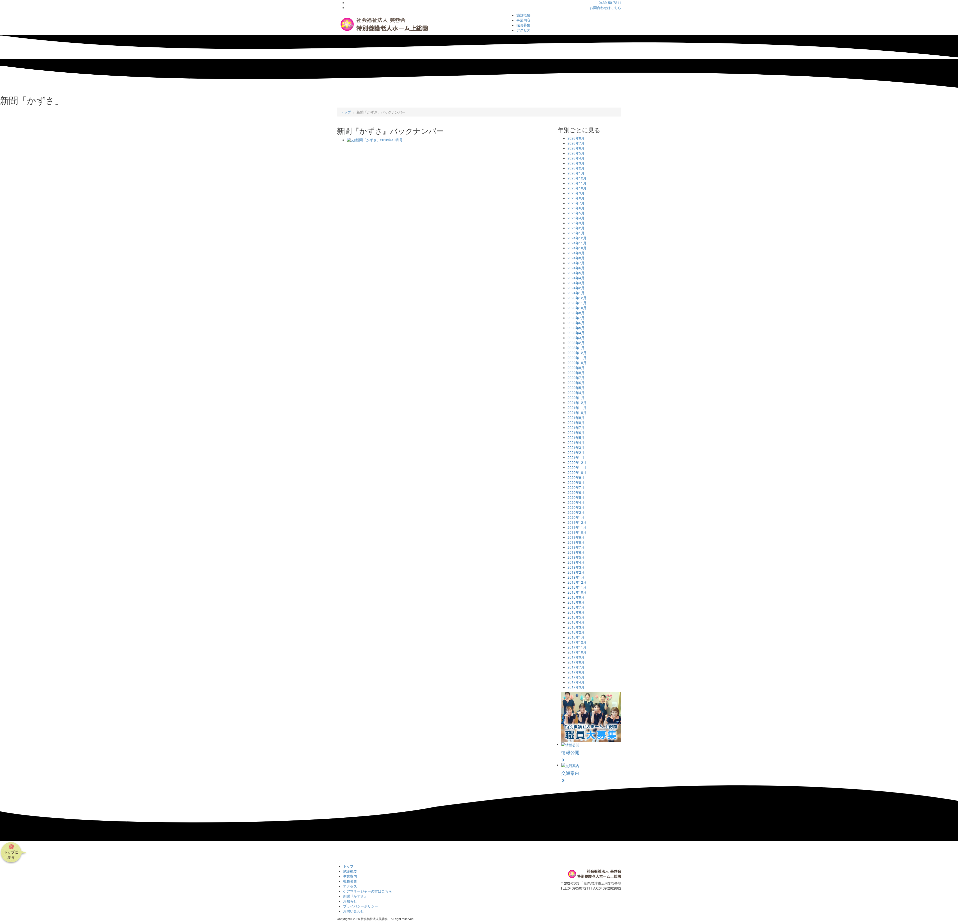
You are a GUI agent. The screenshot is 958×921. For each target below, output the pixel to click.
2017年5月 (576, 676)
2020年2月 (576, 512)
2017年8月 (576, 661)
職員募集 (523, 24)
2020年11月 (577, 467)
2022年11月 (577, 357)
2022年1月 (576, 397)
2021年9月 (576, 417)
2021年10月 (577, 412)
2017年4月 (576, 681)
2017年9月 (576, 657)
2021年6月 (576, 432)
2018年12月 (577, 582)
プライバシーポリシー (360, 906)
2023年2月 (576, 342)
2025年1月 (576, 232)
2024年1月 (576, 292)
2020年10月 (577, 472)
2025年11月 (577, 182)
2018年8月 (576, 602)
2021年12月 (577, 402)
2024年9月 (576, 252)
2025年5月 (576, 212)
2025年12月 (577, 177)
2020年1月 (576, 517)
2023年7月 (576, 317)
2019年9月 (576, 537)
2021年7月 (576, 427)
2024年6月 (576, 267)
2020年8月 (576, 482)
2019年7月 (576, 547)
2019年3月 (576, 567)
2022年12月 (577, 352)
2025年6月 (576, 207)
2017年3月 (576, 686)
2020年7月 (576, 487)
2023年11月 (577, 302)
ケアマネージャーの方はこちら (367, 891)
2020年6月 (576, 492)
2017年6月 (576, 671)
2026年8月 (576, 137)
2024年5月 (576, 272)
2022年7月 (576, 377)
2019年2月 (576, 572)
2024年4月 (576, 277)
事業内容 (523, 19)
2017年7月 (576, 666)
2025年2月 (576, 227)
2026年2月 (576, 167)
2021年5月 (576, 437)
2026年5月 (576, 152)
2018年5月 (576, 617)
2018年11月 (577, 587)
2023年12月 (577, 297)
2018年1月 (576, 637)
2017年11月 (577, 647)
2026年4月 (576, 157)
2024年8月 (576, 257)
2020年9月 (576, 477)
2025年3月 (576, 222)
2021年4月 (576, 442)
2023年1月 (576, 347)
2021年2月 (576, 452)
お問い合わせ (353, 911)
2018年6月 (576, 612)
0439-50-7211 (610, 2)
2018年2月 (576, 632)
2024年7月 (576, 262)
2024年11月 (577, 242)
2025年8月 (576, 197)
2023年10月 (577, 307)
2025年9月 (576, 192)
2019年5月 (576, 557)
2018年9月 (576, 597)
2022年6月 (576, 382)
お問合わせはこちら (605, 7)
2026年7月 (576, 142)
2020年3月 (576, 507)
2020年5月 (576, 497)
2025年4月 (576, 217)
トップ (346, 112)
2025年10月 (577, 187)
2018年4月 (576, 622)
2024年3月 (576, 282)
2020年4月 (576, 502)
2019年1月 (576, 577)
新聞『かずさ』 (355, 896)
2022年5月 (576, 387)
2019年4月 (576, 562)
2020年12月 (577, 462)
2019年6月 (576, 552)
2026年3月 (576, 162)
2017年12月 (577, 642)
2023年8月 (576, 312)
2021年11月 (577, 407)
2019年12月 (577, 522)
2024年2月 (576, 287)
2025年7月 (576, 202)
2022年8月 (576, 372)
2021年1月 (576, 457)
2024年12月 (577, 237)
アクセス (523, 29)
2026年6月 (576, 147)
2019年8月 (576, 542)
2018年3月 (576, 627)
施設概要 (523, 14)
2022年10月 (577, 362)
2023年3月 (576, 337)
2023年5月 (576, 327)
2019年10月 (577, 532)
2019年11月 (577, 527)
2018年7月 (576, 607)
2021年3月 (576, 447)
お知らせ (350, 901)
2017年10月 (577, 652)
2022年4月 (576, 392)
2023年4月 (576, 332)
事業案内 (350, 876)
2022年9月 (576, 367)
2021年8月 (576, 422)
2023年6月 (576, 322)
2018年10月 (577, 592)
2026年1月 (576, 172)
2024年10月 (577, 247)
